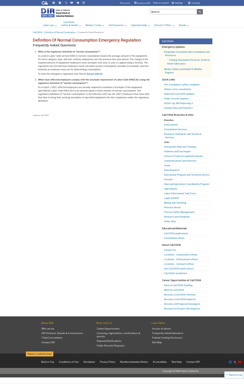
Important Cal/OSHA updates (179, 93)
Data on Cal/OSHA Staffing (178, 285)
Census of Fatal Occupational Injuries (183, 156)
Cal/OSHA (37, 32)
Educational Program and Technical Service (187, 174)
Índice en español (161, 2)
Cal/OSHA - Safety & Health (69, 23)
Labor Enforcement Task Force (180, 193)
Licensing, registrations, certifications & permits (118, 334)
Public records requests (176, 98)
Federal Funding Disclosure (167, 337)
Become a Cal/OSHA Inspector (180, 299)
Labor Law (48, 25)
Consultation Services (175, 129)
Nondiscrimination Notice (134, 361)
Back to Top (47, 361)
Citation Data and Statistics (178, 107)
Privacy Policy (107, 361)
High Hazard (170, 188)
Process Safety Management (179, 212)
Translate (195, 2)
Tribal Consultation (52, 337)
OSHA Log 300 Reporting (177, 103)
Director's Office (162, 25)
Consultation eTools (174, 238)
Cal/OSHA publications (176, 233)
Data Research (171, 170)
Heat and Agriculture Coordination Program (186, 184)
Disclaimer (89, 361)
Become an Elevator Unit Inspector (182, 308)
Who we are (48, 328)
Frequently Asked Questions (167, 333)
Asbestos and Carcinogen (177, 151)
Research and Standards (177, 216)
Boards (182, 25)
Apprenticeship (139, 25)
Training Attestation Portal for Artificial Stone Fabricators (188, 61)
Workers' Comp (93, 25)
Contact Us (170, 249)
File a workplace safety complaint (182, 84)
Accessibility (160, 361)
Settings (179, 2)
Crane (167, 165)
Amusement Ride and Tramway (180, 146)
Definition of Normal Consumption (60, 32)
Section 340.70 (94, 74)
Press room (125, 2)
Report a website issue (40, 354)
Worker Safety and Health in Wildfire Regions (183, 70)
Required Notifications (109, 341)
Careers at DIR (143, 3)
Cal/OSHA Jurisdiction (175, 273)
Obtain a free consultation (177, 89)
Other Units (170, 221)
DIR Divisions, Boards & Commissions (62, 333)
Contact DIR (48, 342)
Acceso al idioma (161, 328)
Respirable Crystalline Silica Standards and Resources (186, 53)
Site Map (157, 342)
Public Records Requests (110, 345)
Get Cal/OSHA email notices (179, 268)
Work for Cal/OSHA (174, 289)
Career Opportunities (108, 328)
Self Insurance (116, 25)
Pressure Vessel (172, 207)
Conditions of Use (69, 361)
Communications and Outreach (180, 160)
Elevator (168, 179)
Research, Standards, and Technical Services (182, 135)
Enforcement (171, 124)
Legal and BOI (171, 198)
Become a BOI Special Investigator (182, 303)
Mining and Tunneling (175, 202)
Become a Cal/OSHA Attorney (180, 294)
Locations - (180, 254)
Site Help (177, 361)
